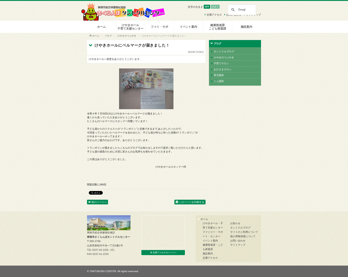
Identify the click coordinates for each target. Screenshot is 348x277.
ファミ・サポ (159, 26)
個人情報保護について (243, 236)
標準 (207, 6)
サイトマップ (237, 244)
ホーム (101, 26)
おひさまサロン (222, 69)
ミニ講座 (219, 81)
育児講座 (219, 75)
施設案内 (246, 26)
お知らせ (235, 223)
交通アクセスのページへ (164, 252)
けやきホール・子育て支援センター (213, 225)
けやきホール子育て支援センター (130, 27)
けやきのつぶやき (126, 36)
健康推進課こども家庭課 (217, 27)
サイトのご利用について (244, 231)
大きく (215, 6)
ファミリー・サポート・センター (213, 234)
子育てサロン (221, 63)
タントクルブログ (224, 51)
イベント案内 (188, 26)
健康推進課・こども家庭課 (213, 247)
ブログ (108, 36)
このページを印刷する (191, 202)
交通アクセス (210, 257)
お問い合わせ (237, 240)
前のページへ (99, 202)
